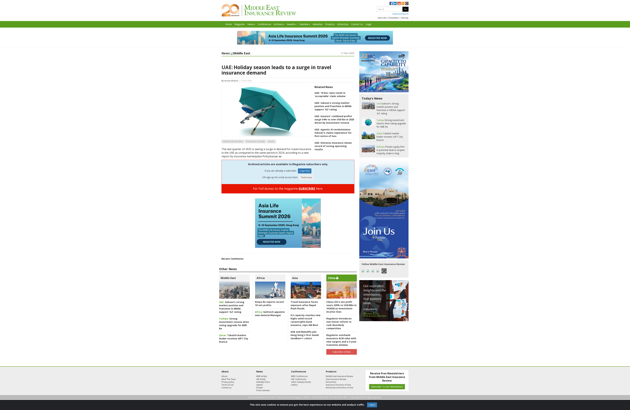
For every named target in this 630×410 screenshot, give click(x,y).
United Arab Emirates (233, 141)
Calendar (303, 24)
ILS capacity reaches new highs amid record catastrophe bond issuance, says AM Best (305, 320)
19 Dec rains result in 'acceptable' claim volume (330, 94)
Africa (261, 278)
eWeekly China (263, 382)
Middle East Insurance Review (339, 376)
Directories (331, 382)
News (250, 24)
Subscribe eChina (342, 351)
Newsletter (394, 17)
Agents (259, 384)
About (224, 376)
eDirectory (342, 24)
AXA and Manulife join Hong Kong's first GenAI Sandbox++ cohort (305, 335)
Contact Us (357, 24)
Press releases (263, 390)
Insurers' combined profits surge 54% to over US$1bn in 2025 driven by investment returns (334, 119)
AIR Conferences (298, 379)
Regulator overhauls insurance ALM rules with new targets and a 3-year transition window (341, 339)
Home (228, 24)
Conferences (264, 24)
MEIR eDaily (261, 376)
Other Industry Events (301, 382)
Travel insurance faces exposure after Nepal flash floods (304, 305)
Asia (295, 278)
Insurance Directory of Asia (338, 384)
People (259, 387)
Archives (278, 24)
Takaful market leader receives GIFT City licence (233, 338)
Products (330, 24)
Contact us (226, 387)
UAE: (227, 67)
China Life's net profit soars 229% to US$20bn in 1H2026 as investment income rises (341, 306)
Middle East (228, 278)
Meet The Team (228, 379)
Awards (291, 24)
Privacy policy (227, 382)
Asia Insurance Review (336, 379)
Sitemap (405, 17)
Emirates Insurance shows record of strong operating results (333, 146)
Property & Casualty (255, 141)
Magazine (239, 24)
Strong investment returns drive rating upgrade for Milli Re (234, 323)
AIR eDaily (260, 379)
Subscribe (382, 17)
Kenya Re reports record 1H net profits (269, 303)
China (332, 278)
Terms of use (227, 384)
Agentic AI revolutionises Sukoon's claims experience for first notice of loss (333, 133)
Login (368, 24)
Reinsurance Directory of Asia (339, 387)
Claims (271, 141)
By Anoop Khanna (229, 80)
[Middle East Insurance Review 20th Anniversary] (258, 10)
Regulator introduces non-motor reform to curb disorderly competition (339, 323)
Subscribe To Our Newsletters (387, 386)
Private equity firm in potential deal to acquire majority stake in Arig (391, 150)
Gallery (294, 384)
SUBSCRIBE (307, 188)
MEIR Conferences (299, 376)
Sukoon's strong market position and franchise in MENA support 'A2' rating (333, 106)
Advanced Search (400, 13)
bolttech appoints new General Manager (270, 313)
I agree (372, 404)
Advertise (318, 24)
